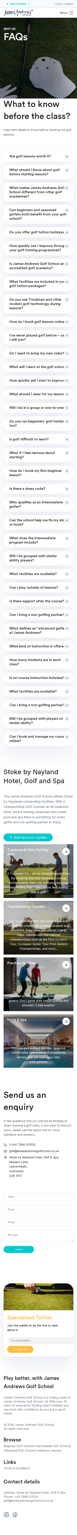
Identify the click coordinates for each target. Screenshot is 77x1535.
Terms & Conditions (17, 1468)
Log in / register (64, 3)
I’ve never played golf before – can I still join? (37, 338)
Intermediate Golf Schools (53, 1446)
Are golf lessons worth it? (30, 156)
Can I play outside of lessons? (33, 587)
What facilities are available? (33, 574)
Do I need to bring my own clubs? (36, 353)
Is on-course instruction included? (37, 678)
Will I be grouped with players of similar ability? (36, 721)
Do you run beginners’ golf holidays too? (38, 423)
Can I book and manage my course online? (37, 739)
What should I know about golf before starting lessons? (34, 172)
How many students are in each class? (35, 662)
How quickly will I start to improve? (38, 380)
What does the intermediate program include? (32, 540)
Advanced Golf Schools (20, 1450)
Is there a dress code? (27, 489)
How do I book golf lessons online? (37, 322)
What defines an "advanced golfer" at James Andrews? (38, 631)
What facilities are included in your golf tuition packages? (37, 284)
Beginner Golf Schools (19, 1446)
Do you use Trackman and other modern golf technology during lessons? (35, 304)
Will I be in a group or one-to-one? (37, 408)
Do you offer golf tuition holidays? (37, 232)
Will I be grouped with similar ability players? (33, 558)
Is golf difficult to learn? (29, 439)
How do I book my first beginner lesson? (35, 473)
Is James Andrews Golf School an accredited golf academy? (36, 266)
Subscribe (22, 1349)
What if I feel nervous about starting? (32, 455)
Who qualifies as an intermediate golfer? (36, 504)
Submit (19, 1249)
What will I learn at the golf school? (38, 367)
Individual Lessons (49, 1450)
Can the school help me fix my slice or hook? (38, 522)
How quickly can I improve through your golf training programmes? (37, 248)
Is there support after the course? (36, 601)
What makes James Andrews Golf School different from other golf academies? (37, 192)
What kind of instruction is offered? (38, 646)
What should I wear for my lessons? (38, 394)
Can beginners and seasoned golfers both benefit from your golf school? (37, 214)
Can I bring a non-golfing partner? (37, 615)
